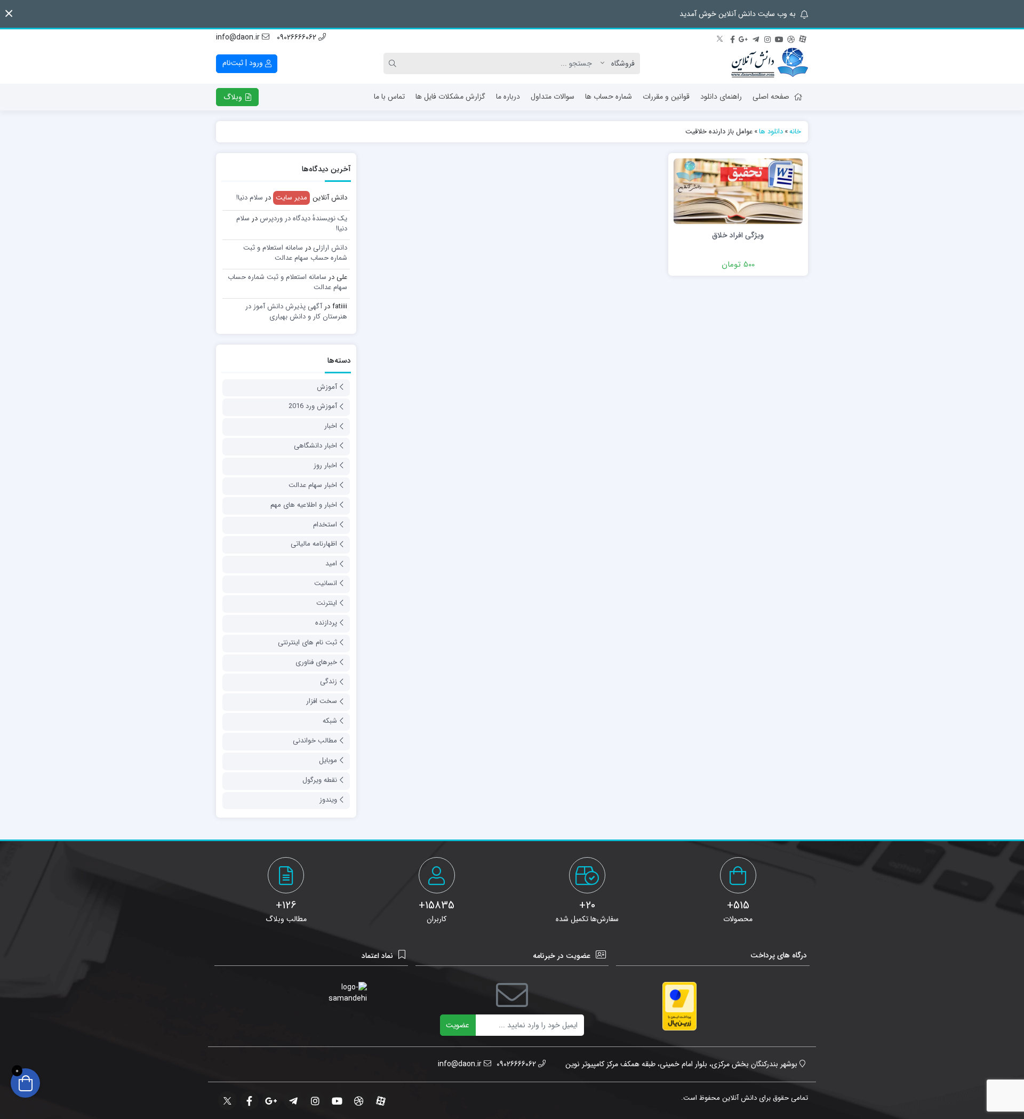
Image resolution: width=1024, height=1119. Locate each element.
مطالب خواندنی (315, 740)
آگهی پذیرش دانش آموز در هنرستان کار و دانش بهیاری (296, 312)
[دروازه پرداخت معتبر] (679, 1006)
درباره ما (508, 96)
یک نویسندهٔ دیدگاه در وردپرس (303, 218)
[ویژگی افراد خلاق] (738, 190)
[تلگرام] (755, 38)
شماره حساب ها (608, 96)
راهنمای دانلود (721, 96)
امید (331, 563)
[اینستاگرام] (767, 38)
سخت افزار (321, 701)
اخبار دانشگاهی (315, 445)
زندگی (328, 681)
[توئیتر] (720, 38)
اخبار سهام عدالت (313, 485)
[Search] (394, 63)
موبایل (328, 760)
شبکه (330, 720)
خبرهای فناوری (316, 662)
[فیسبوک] (732, 38)
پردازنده (326, 622)
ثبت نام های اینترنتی (307, 642)
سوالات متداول (552, 96)
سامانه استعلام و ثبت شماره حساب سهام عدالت (295, 253)
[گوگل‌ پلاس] (744, 38)
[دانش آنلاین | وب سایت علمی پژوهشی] (769, 63)
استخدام (325, 524)
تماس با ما (389, 96)
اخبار (330, 425)
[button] (8, 13)
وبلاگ (233, 97)
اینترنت (326, 603)
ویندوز (328, 799)
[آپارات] (802, 38)
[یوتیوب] (779, 38)
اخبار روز (325, 465)
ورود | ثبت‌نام (243, 63)
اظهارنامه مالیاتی (314, 543)
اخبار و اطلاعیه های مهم (303, 504)
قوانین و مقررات (666, 96)
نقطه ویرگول (319, 780)
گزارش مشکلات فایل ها (450, 96)
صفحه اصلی (771, 96)
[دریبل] (791, 38)
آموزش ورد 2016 (313, 406)
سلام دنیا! (249, 197)
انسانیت (325, 583)
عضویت (457, 1025)
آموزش (327, 387)
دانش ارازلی (330, 247)
